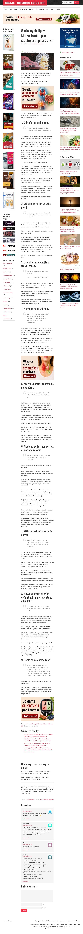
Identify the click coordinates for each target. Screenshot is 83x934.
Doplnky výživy (6, 279)
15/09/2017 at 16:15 (27, 856)
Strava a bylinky (40, 9)
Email (43, 908)
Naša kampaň (6, 286)
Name (43, 904)
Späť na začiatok (7, 921)
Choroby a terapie (7, 263)
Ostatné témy (6, 298)
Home (5, 9)
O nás (10, 9)
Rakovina (31, 9)
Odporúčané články (8, 293)
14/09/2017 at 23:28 (27, 844)
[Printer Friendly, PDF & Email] (29, 52)
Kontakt (58, 9)
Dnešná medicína (7, 275)
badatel (33, 44)
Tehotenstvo (6, 312)
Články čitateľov (7, 268)
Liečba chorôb (23, 9)
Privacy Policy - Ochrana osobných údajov (63, 921)
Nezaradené (6, 289)
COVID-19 (5, 272)
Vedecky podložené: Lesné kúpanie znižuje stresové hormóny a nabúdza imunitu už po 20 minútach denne (38, 750)
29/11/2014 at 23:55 (27, 811)
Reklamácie (77, 921)
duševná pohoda (44, 799)
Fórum (15, 9)
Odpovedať (25, 819)
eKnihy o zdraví (49, 9)
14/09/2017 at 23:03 (27, 825)
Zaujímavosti (6, 319)
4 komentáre (39, 44)
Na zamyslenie (30, 799)
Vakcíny (4, 315)
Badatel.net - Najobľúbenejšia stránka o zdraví (25, 2)
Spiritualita (5, 305)
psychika (51, 799)
